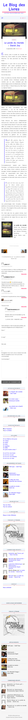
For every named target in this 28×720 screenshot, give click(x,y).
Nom (3, 330)
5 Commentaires (14, 246)
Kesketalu (12, 553)
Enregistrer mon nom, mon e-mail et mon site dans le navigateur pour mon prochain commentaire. (13, 354)
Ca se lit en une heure (9, 453)
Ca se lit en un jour (8, 455)
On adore (5, 442)
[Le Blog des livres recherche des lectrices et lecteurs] (4, 251)
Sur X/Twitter (8, 430)
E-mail (3, 337)
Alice (6, 291)
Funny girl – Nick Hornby (16, 554)
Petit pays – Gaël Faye (15, 466)
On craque (6, 441)
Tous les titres (7, 505)
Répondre (24, 274)
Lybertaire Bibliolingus (15, 564)
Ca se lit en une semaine (10, 456)
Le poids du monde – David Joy (15, 487)
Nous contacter (7, 587)
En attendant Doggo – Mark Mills (15, 493)
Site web (3, 344)
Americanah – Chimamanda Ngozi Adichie (14, 474)
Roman (14, 39)
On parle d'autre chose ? (10, 449)
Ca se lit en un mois (8, 458)
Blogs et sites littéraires (9, 515)
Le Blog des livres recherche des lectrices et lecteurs (15, 480)
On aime (5, 444)
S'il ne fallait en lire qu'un (10, 439)
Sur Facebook (8, 429)
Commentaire (5, 359)
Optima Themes (18, 717)
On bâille (5, 448)
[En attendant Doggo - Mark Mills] (23, 251)
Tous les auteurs (7, 506)
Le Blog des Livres (14, 7)
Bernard (20, 48)
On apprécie (6, 446)
